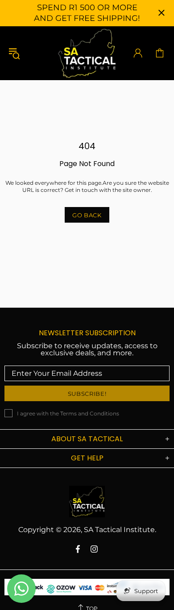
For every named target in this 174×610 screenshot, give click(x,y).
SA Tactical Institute (87, 53)
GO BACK (87, 215)
